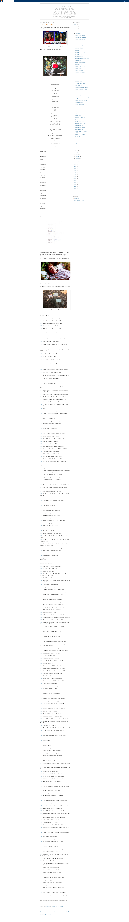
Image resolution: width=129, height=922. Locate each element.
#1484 (41, 510)
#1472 (41, 477)
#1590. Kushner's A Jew (80, 110)
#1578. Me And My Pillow (80, 134)
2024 (75, 28)
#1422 (41, 332)
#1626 (41, 890)
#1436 (41, 378)
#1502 (41, 562)
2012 (75, 178)
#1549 (41, 688)
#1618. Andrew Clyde (79, 54)
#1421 (41, 328)
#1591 (41, 800)
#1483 (41, 508)
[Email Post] (64, 906)
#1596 (41, 813)
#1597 (41, 817)
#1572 (41, 748)
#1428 (41, 353)
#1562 (41, 721)
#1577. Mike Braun (79, 136)
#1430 (41, 359)
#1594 (41, 808)
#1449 (41, 416)
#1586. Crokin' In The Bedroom (81, 117)
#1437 (41, 381)
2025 (75, 26)
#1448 (41, 413)
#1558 (41, 711)
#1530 (41, 639)
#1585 (41, 784)
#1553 (41, 698)
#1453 (41, 426)
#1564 (41, 727)
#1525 (41, 626)
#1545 (41, 678)
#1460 (41, 443)
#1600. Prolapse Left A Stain (81, 89)
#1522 (41, 617)
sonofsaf (64, 6)
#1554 (41, 701)
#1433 (41, 369)
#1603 (41, 832)
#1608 (41, 841)
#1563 (41, 725)
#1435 (41, 375)
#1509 (41, 584)
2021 (75, 161)
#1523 (41, 619)
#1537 (41, 658)
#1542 (41, 670)
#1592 (41, 803)
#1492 (41, 530)
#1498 (41, 550)
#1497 (41, 548)
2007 (75, 188)
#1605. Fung (77, 78)
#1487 (41, 518)
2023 (75, 30)
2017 (75, 168)
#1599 (41, 822)
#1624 (41, 885)
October (77, 141)
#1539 (41, 663)
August (77, 145)
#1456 (41, 433)
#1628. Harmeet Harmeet (47, 24)
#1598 (41, 819)
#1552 (41, 696)
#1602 (41, 830)
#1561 (41, 718)
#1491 (41, 528)
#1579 (41, 767)
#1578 (41, 763)
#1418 (41, 320)
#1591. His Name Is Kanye (80, 108)
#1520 (41, 612)
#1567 (41, 735)
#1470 (41, 470)
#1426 (41, 344)
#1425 (41, 341)
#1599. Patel (77, 91)
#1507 (41, 577)
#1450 (41, 418)
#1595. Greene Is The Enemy (81, 100)
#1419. (41, 323)
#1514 (41, 597)
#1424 (41, 338)
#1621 (41, 877)
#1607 (41, 839)
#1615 (41, 860)
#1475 (41, 484)
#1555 (41, 703)
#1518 (41, 607)
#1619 (41, 872)
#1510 (41, 587)
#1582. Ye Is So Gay (79, 125)
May (76, 150)
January (77, 158)
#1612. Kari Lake (78, 64)
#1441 (41, 394)
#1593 (41, 805)
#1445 (41, 404)
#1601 (41, 827)
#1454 (41, 428)
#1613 (41, 854)
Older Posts (68, 911)
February (77, 156)
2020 (75, 163)
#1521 (41, 614)
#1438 (41, 383)
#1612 (41, 851)
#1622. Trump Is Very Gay (80, 47)
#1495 (41, 539)
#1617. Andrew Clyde (79, 56)
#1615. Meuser (78, 60)
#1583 (41, 778)
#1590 (41, 798)
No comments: (59, 906)
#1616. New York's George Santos (82, 58)
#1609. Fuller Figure (79, 70)
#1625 (41, 887)
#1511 (41, 589)
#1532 (41, 644)
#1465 (41, 456)
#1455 (41, 431)
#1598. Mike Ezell (79, 93)
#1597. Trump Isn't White (80, 95)
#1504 (41, 568)
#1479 (41, 498)
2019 (75, 164)
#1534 (41, 650)
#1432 (41, 366)
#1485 (41, 513)
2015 (75, 172)
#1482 (41, 505)
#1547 (41, 683)
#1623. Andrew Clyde (79, 45)
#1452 (41, 423)
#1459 (41, 441)
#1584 (41, 781)
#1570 (41, 743)
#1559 (41, 713)
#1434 (41, 372)
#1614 (41, 858)
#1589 (41, 795)
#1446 (41, 408)
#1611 (41, 849)
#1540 (41, 665)
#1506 (41, 573)
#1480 (41, 500)
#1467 (41, 461)
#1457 (41, 436)
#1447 (41, 411)
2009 (75, 184)
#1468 (41, 464)
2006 (75, 190)
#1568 (41, 738)
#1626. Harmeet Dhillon (80, 39)
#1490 (41, 525)
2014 (75, 174)
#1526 (41, 629)
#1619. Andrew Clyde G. (80, 52)
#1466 (41, 458)
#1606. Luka (77, 76)
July (76, 147)
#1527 (41, 631)
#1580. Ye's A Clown (79, 129)
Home (55, 911)
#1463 (41, 451)
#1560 (41, 716)
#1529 (41, 636)
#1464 (41, 453)
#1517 (41, 604)
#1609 (41, 844)
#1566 (41, 733)
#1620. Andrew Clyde (79, 50)
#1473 (41, 479)
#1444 (41, 401)
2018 (75, 166)
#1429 (41, 356)
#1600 (41, 824)
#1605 (41, 836)
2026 (75, 24)
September (77, 143)
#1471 (41, 474)
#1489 (41, 523)
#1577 (41, 760)
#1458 (41, 438)
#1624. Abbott (78, 43)
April (76, 152)
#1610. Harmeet (78, 68)
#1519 (41, 609)
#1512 (41, 592)
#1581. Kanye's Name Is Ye (80, 127)
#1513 (41, 594)
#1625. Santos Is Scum (79, 41)
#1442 (41, 396)
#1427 (41, 349)
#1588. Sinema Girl (79, 114)
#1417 (41, 318)
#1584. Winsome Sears (79, 121)
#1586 (41, 786)
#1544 (41, 675)
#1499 (41, 553)
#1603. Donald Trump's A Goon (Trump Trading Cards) (81, 82)
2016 (75, 170)
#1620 (41, 875)
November (77, 139)
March (76, 154)
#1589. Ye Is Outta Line (80, 112)
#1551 (41, 693)
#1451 (41, 421)
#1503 (41, 566)
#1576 (41, 758)
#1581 (41, 773)
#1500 (41, 555)
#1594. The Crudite (79, 102)
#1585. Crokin (78, 119)
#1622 (41, 880)
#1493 (41, 533)
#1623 (41, 882)
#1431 (41, 363)
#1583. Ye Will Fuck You (80, 123)
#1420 (41, 325)
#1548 (41, 686)
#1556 (41, 706)
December (77, 33)
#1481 (41, 503)
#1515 (41, 599)
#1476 (41, 487)
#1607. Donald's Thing (79, 74)
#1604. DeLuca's (78, 80)
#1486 (41, 515)
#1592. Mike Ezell (79, 106)
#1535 (41, 653)
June (76, 148)
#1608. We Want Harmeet (80, 72)
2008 (75, 186)
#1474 (41, 482)
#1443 (41, 399)
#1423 (41, 335)
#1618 (41, 869)
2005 (75, 192)
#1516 (41, 602)
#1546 (41, 680)
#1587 (41, 790)
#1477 (41, 491)
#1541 (41, 668)
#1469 (41, 468)
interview (57, 46)
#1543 (41, 673)
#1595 (41, 810)
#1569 (41, 740)
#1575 (41, 755)
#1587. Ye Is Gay (78, 115)
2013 (75, 176)
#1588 (41, 793)
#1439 (41, 386)
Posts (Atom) (48, 914)
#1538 (41, 660)
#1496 (41, 543)
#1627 (41, 892)
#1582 (41, 776)
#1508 (41, 580)
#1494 (41, 535)
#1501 (41, 558)
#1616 (41, 863)
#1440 (41, 390)
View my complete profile (79, 200)
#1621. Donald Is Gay (79, 48)
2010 (75, 182)
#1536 (41, 655)
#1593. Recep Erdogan (79, 104)
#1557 (41, 708)
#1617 (41, 867)
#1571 (41, 745)
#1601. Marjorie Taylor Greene (81, 87)
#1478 (41, 493)
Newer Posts (42, 911)
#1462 (41, 448)
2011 (75, 180)
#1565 (41, 730)
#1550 (41, 691)
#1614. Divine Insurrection (80, 62)
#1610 (41, 846)
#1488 (41, 520)
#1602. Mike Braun (79, 85)
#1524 (41, 622)
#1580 (41, 771)
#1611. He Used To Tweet (80, 66)
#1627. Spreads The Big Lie (80, 37)
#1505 (41, 571)
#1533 (41, 648)
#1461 (41, 446)
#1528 (41, 634)
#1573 (41, 750)
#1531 (41, 641)
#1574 (41, 753)
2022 (75, 32)
